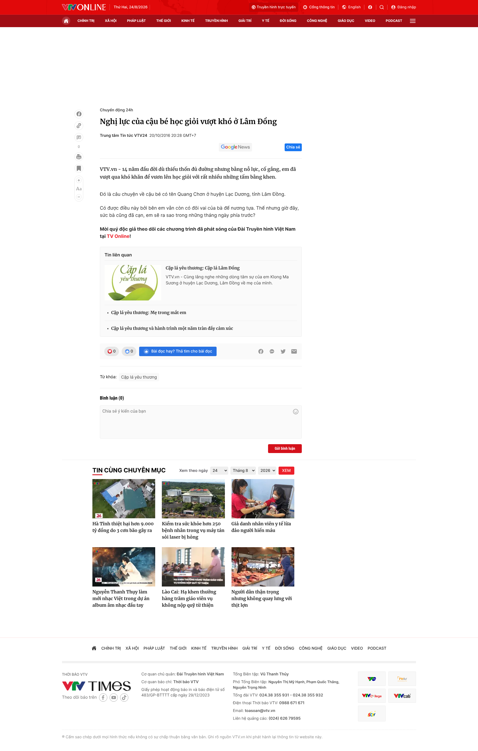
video (370, 21)
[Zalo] (272, 351)
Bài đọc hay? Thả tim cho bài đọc (181, 351)
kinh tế (188, 21)
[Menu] (412, 20)
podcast (394, 21)
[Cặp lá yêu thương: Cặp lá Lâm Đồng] (133, 282)
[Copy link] (78, 125)
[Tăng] (79, 180)
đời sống (288, 21)
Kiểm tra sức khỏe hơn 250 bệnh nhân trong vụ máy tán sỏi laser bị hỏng (193, 530)
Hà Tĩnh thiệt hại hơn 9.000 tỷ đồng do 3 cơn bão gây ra (123, 527)
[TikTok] (124, 697)
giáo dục (346, 21)
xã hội (110, 21)
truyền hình (216, 21)
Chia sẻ (293, 147)
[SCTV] (372, 713)
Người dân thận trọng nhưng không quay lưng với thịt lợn (262, 598)
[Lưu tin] (78, 168)
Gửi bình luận (285, 448)
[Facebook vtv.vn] (372, 7)
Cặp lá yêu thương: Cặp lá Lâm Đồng (203, 268)
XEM (286, 470)
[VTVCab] (402, 696)
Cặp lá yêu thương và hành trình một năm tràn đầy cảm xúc (172, 328)
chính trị (85, 21)
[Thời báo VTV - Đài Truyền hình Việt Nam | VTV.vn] (84, 7)
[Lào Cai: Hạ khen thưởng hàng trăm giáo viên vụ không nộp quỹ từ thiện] (193, 567)
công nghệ (317, 21)
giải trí (244, 21)
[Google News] (235, 147)
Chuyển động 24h (116, 110)
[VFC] (372, 679)
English (354, 7)
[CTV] (372, 696)
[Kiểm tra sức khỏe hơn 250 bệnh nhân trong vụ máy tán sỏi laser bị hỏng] (193, 498)
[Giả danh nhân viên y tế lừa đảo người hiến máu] (263, 498)
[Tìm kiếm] (384, 7)
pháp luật (136, 21)
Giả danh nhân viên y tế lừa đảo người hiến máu (261, 527)
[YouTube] (114, 697)
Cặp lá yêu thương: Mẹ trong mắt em (148, 312)
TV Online (118, 236)
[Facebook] (78, 114)
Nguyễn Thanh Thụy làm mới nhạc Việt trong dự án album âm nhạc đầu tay (120, 598)
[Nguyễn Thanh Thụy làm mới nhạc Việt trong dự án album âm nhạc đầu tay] (123, 567)
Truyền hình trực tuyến (276, 7)
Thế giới (163, 21)
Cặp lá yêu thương (139, 377)
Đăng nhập (407, 7)
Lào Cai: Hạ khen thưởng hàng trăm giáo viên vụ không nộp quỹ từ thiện (189, 598)
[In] (78, 156)
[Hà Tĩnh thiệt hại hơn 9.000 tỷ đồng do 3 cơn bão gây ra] (123, 498)
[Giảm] (79, 197)
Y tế (265, 21)
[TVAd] (402, 679)
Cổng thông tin (322, 7)
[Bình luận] (78, 137)
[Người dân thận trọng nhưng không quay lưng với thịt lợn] (263, 567)
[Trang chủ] (66, 21)
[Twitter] (283, 351)
